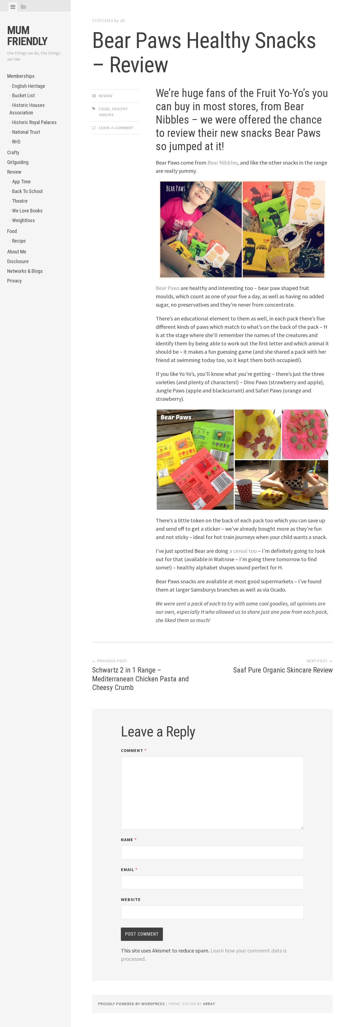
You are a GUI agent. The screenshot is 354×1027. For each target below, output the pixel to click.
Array (209, 1003)
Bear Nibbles (222, 162)
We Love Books (27, 211)
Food (12, 231)
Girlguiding (17, 162)
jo (122, 20)
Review (14, 172)
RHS (16, 142)
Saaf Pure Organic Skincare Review (283, 670)
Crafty (13, 152)
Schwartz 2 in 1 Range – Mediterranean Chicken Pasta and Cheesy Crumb (140, 678)
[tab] (12, 7)
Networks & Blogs (25, 271)
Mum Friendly (27, 36)
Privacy (14, 281)
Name (129, 839)
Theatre (20, 201)
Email (129, 869)
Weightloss (23, 220)
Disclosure (18, 261)
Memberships (21, 76)
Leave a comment (116, 127)
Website (131, 899)
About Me (16, 252)
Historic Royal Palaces (34, 122)
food (104, 108)
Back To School (27, 191)
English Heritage (28, 86)
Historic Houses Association (27, 108)
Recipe (19, 241)
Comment (134, 750)
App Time (21, 181)
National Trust (26, 132)
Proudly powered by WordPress (131, 1003)
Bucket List (23, 95)
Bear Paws (167, 287)
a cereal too (243, 550)
